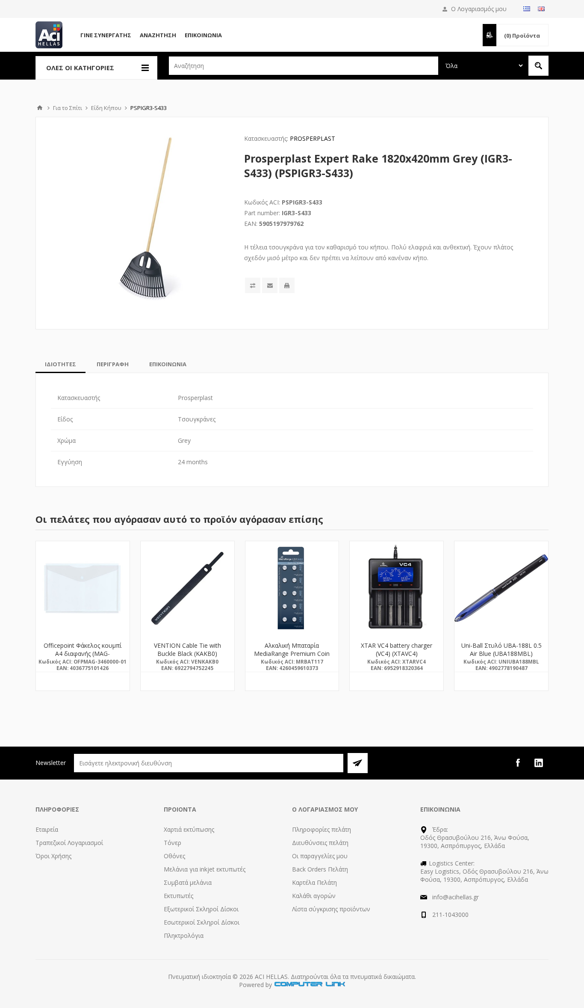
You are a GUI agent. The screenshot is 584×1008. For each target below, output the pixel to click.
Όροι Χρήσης (53, 856)
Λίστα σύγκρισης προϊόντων (331, 909)
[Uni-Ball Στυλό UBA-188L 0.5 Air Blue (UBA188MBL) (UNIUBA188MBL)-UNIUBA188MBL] (501, 588)
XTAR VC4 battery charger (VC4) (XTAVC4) (396, 649)
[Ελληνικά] (527, 8)
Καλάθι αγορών (314, 896)
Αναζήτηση (158, 35)
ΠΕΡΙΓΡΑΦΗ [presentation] (113, 364)
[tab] (60, 364)
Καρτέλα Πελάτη (314, 882)
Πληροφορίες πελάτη (321, 829)
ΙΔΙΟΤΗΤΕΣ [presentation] (60, 364)
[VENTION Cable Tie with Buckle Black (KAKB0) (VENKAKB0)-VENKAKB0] (187, 588)
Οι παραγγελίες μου (320, 856)
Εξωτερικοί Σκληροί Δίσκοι (201, 909)
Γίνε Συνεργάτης (105, 35)
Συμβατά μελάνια (188, 882)
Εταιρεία (46, 829)
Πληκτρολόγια (184, 935)
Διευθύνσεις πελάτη (320, 843)
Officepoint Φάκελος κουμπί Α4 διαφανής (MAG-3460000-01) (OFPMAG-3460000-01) (82, 657)
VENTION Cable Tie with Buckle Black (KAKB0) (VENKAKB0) (187, 653)
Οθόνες (174, 856)
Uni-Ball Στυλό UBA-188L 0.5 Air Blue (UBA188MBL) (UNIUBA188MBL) (501, 653)
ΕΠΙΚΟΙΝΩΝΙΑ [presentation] (167, 364)
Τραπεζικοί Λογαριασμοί (69, 843)
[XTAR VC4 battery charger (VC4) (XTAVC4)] (396, 588)
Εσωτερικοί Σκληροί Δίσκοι (201, 922)
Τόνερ (172, 843)
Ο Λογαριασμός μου (479, 9)
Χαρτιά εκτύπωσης (189, 829)
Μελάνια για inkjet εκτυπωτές (204, 869)
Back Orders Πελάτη (320, 869)
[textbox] (303, 65)
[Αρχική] (39, 108)
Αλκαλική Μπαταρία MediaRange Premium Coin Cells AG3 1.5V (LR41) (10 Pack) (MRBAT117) (292, 657)
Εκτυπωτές (178, 896)
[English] (541, 8)
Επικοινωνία (203, 35)
